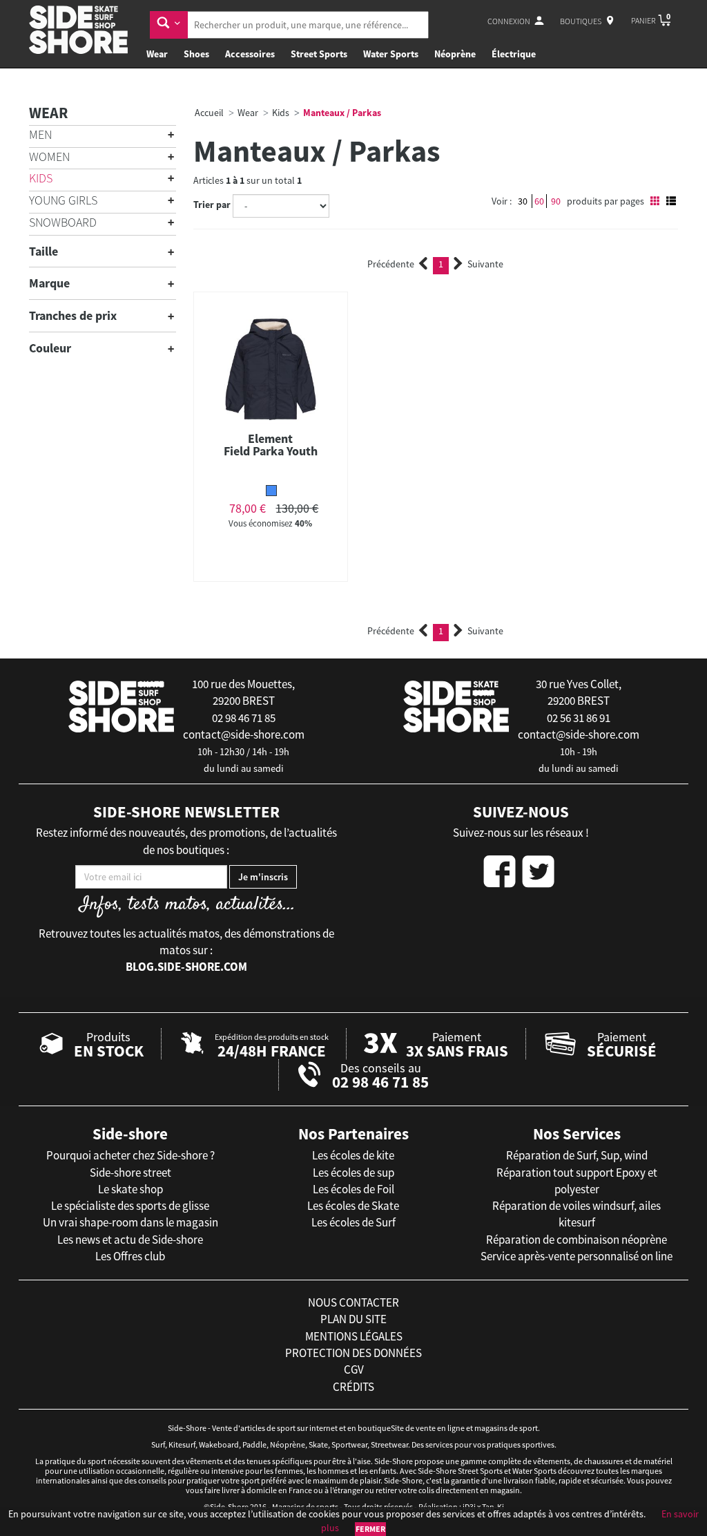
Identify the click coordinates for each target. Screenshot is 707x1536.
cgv (354, 1369)
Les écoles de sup (353, 1172)
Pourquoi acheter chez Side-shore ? (130, 1155)
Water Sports (390, 54)
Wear (157, 54)
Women (49, 156)
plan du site (353, 1319)
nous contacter (353, 1302)
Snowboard (63, 222)
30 (522, 201)
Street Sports (319, 54)
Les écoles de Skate (353, 1205)
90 (556, 201)
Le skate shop (130, 1189)
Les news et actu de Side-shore (130, 1239)
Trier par (212, 204)
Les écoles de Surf (353, 1222)
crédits (353, 1386)
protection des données (353, 1352)
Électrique (514, 54)
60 (539, 201)
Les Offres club (130, 1256)
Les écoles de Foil (353, 1189)
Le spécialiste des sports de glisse (130, 1205)
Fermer (370, 1529)
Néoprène (455, 54)
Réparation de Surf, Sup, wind (577, 1155)
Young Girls (63, 200)
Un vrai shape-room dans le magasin (130, 1222)
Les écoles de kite (353, 1155)
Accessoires (250, 54)
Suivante (485, 264)
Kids (40, 178)
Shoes (196, 54)
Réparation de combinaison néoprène (576, 1239)
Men (40, 134)
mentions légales (354, 1336)
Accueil (209, 112)
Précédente (390, 264)
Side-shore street (130, 1172)
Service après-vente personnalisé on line (576, 1256)
